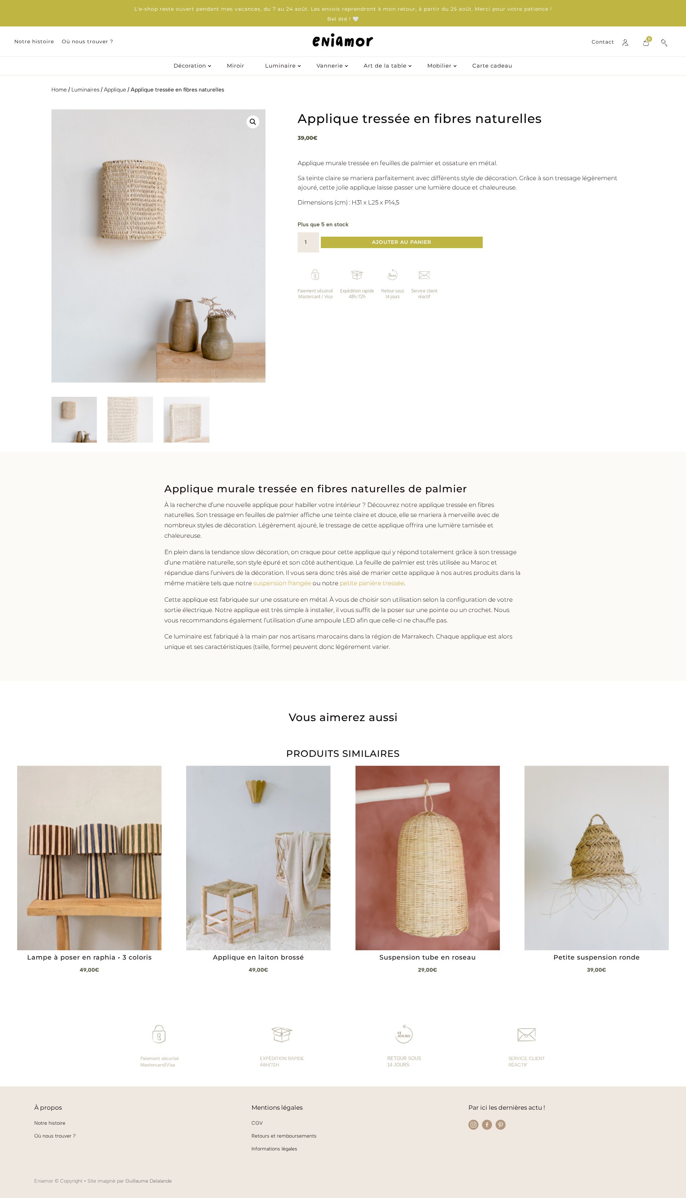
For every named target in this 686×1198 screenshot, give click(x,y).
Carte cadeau (492, 66)
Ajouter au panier (401, 242)
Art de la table (385, 66)
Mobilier (439, 66)
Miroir (235, 66)
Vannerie (330, 66)
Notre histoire (34, 42)
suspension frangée (282, 583)
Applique (115, 89)
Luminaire (280, 66)
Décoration (190, 66)
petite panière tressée (372, 583)
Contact (603, 42)
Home (59, 89)
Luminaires (85, 89)
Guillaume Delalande (148, 1181)
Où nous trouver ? (87, 42)
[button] (253, 121)
